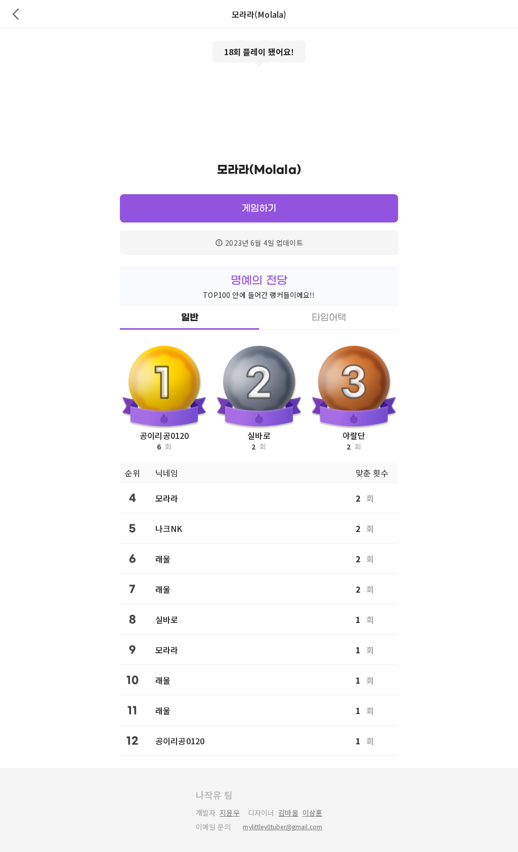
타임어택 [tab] (329, 317)
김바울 (288, 813)
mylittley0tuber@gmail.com (282, 826)
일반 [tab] (189, 317)
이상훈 (312, 813)
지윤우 (229, 813)
